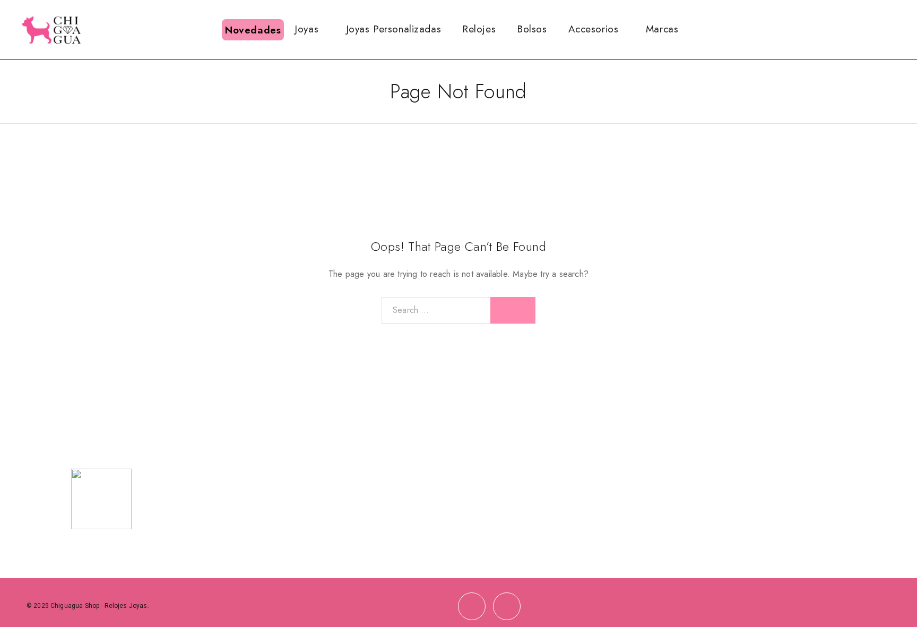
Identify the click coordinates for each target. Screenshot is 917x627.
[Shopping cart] (898, 29)
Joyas (306, 29)
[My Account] (863, 29)
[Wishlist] (880, 29)
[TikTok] (506, 606)
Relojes (479, 29)
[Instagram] (471, 606)
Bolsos (532, 29)
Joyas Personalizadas (393, 29)
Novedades (253, 30)
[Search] (846, 29)
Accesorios (593, 29)
